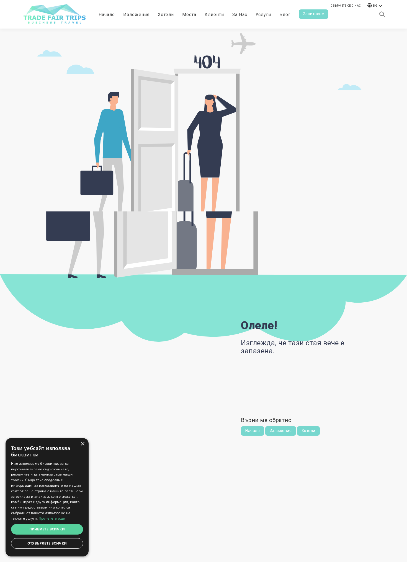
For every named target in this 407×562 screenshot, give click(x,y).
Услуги (263, 14)
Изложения (281, 430)
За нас (239, 14)
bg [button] (375, 5)
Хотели (166, 14)
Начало (107, 14)
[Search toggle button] (382, 14)
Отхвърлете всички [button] (47, 543)
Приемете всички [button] (47, 529)
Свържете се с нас (346, 5)
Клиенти (214, 14)
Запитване (313, 14)
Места (189, 14)
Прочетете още (52, 518)
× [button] (82, 444)
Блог (284, 14)
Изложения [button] (136, 14)
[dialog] (47, 497)
